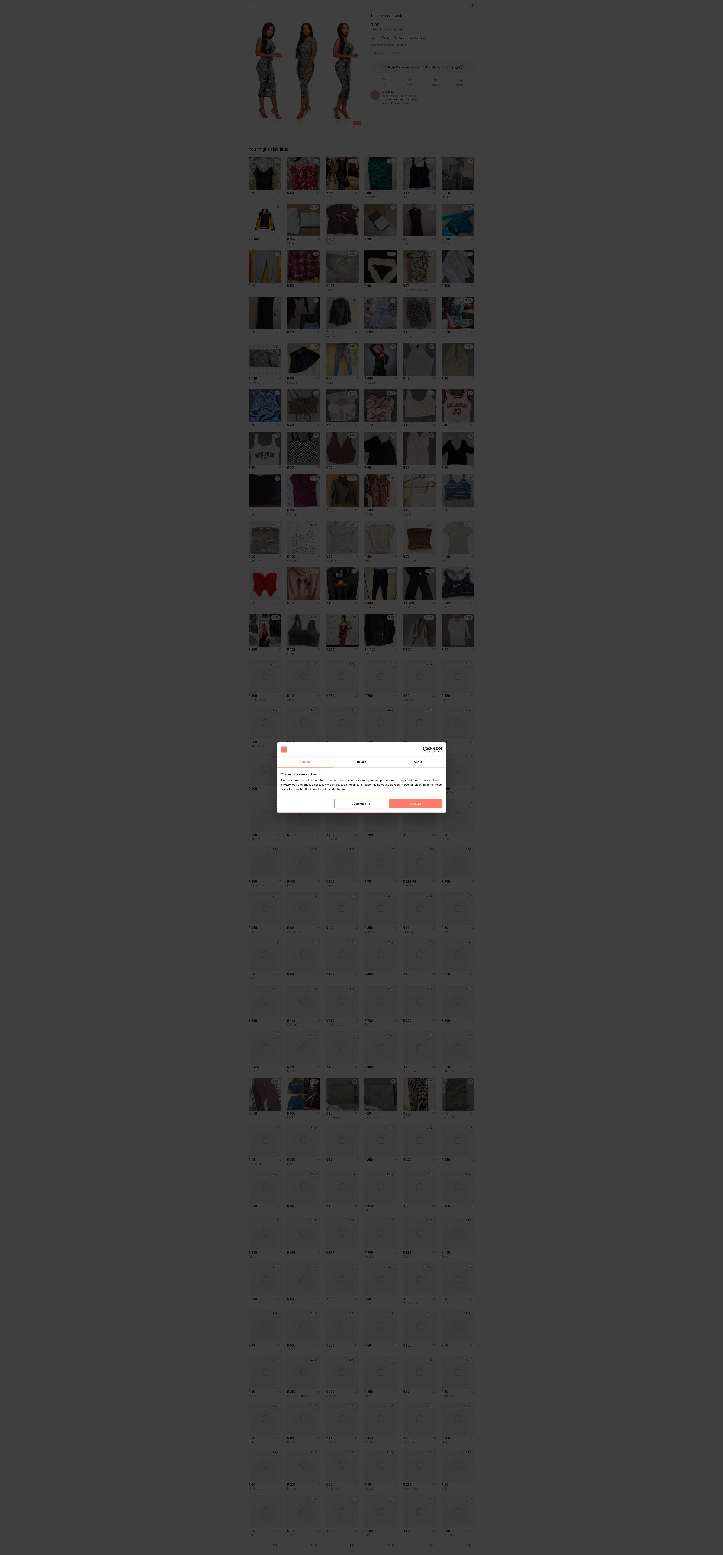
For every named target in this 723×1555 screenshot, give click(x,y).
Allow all (415, 803)
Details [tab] (361, 761)
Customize (359, 803)
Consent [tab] (305, 761)
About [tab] (418, 761)
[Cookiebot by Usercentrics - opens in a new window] (425, 749)
